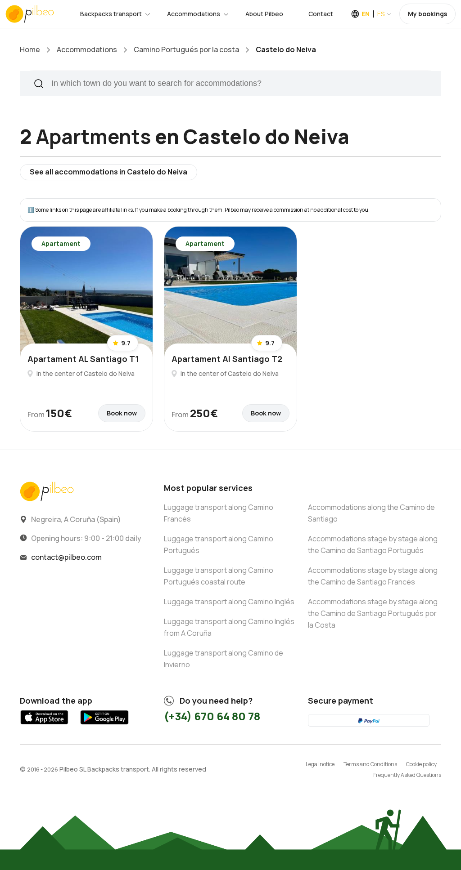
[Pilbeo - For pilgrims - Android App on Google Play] (104, 725)
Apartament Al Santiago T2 (227, 358)
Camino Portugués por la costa (186, 49)
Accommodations (193, 13)
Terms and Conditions (370, 764)
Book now (122, 413)
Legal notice (320, 764)
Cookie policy (421, 764)
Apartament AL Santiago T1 (83, 358)
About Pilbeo (264, 13)
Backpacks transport (111, 13)
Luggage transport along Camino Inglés (229, 602)
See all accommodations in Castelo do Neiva (108, 172)
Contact (320, 13)
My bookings (427, 13)
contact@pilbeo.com (66, 557)
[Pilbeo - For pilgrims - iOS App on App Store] (44, 725)
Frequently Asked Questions (407, 775)
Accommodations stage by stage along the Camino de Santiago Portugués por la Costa (373, 613)
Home (30, 49)
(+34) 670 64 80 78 (212, 716)
